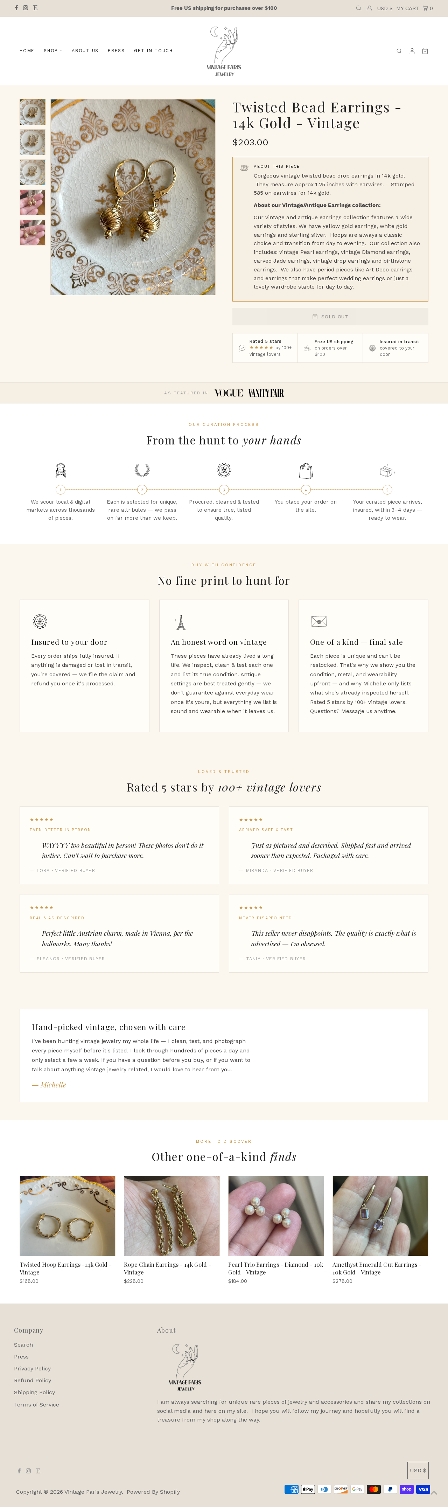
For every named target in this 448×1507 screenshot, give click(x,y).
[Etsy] (35, 8)
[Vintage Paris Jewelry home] (224, 51)
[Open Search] (358, 8)
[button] (33, 112)
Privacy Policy (32, 1368)
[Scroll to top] (434, 1493)
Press (116, 50)
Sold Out (335, 316)
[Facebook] (16, 8)
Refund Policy (32, 1380)
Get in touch (153, 50)
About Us (85, 50)
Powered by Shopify (153, 1491)
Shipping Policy (34, 1392)
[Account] (412, 51)
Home (27, 50)
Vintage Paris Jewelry (93, 1491)
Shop (51, 50)
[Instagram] (25, 8)
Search (23, 1344)
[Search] (399, 51)
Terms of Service (36, 1404)
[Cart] (425, 51)
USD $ (385, 8)
